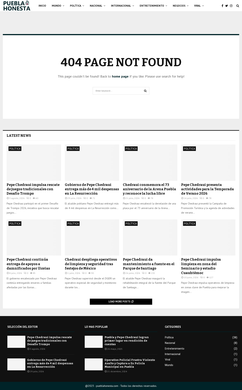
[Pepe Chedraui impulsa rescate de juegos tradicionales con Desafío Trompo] (34, 163)
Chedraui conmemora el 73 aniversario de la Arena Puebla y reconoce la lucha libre (149, 189)
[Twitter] (227, 5)
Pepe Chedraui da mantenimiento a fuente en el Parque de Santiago (149, 263)
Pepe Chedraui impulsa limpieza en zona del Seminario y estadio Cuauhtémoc (201, 266)
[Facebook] (223, 5)
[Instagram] (232, 5)
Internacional (121, 5)
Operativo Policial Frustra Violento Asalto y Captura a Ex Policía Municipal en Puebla (130, 363)
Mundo (56, 5)
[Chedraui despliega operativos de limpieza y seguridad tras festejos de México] (92, 237)
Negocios (179, 5)
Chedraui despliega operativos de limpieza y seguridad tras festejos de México (91, 263)
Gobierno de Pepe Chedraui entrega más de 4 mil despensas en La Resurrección (92, 189)
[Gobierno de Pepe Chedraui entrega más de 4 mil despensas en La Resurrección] (92, 163)
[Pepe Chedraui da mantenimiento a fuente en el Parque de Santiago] (150, 237)
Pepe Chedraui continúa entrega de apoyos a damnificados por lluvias (28, 263)
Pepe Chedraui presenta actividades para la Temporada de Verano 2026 (207, 189)
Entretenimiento (152, 5)
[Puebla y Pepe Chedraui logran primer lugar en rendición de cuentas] (94, 342)
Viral (197, 5)
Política (75, 5)
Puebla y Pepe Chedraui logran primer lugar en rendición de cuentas (127, 341)
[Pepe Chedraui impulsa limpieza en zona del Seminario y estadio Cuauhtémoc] (208, 237)
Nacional (96, 5)
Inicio (42, 5)
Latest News (19, 136)
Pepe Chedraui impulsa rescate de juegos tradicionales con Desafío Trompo (33, 189)
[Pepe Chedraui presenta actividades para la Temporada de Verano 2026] (208, 163)
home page (120, 76)
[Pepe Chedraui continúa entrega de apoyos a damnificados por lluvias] (34, 237)
